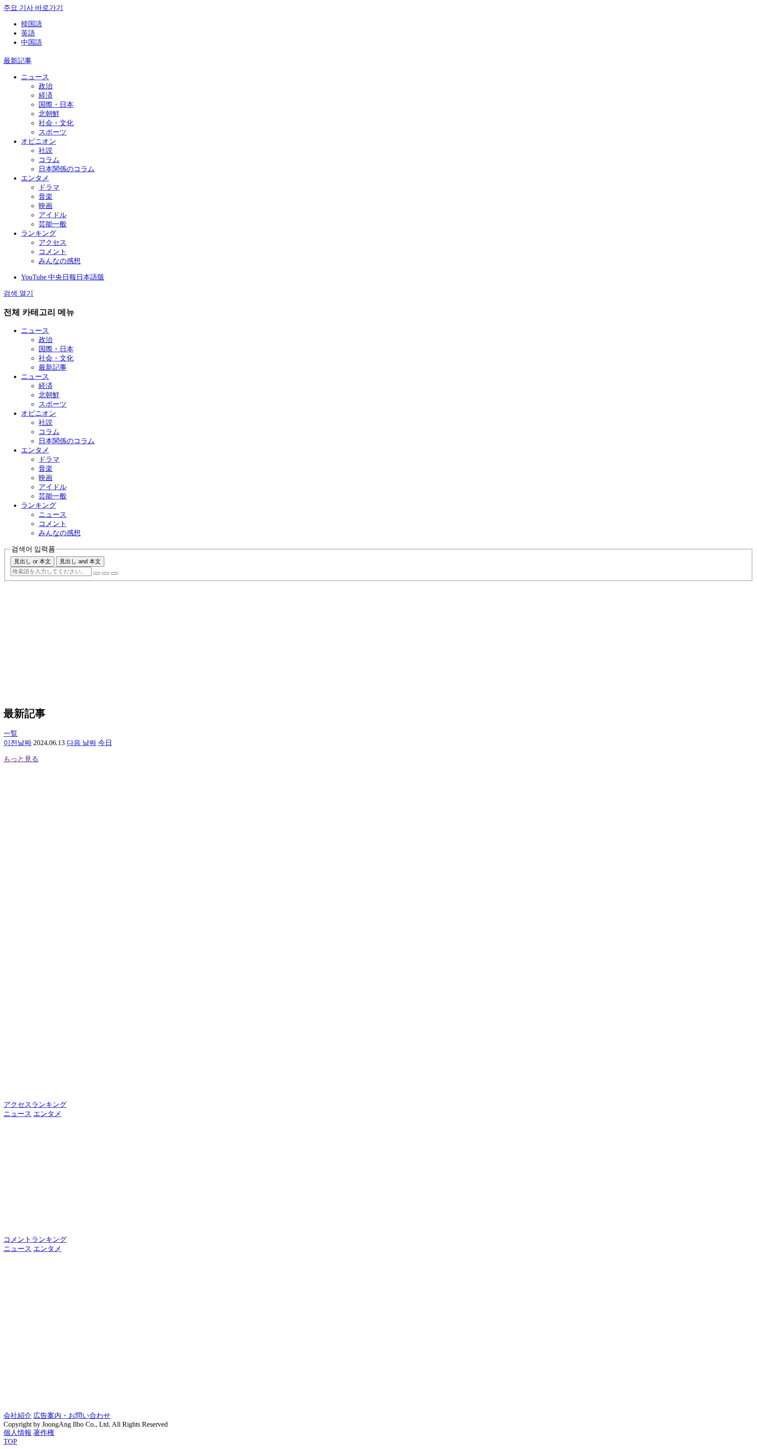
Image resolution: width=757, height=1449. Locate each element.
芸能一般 (53, 224)
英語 (28, 33)
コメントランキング (35, 1239)
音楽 (46, 196)
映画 (46, 205)
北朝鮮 (49, 113)
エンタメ (35, 178)
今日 (105, 742)
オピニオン (38, 141)
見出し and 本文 (80, 561)
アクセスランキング (35, 1104)
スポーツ (53, 132)
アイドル (53, 215)
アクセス (53, 242)
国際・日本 (56, 104)
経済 (46, 95)
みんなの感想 (60, 261)
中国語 (31, 42)
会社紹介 (18, 1415)
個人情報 (18, 1432)
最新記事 (18, 60)
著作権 (43, 1432)
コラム (49, 159)
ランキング (38, 233)
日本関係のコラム (67, 169)
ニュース (35, 77)
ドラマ (49, 187)
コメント (53, 251)
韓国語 (31, 24)
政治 (46, 86)
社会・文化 (56, 123)
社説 (46, 150)
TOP (10, 1441)
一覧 (11, 733)
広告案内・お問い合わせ (71, 1415)
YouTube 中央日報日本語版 (62, 277)
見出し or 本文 (32, 561)
